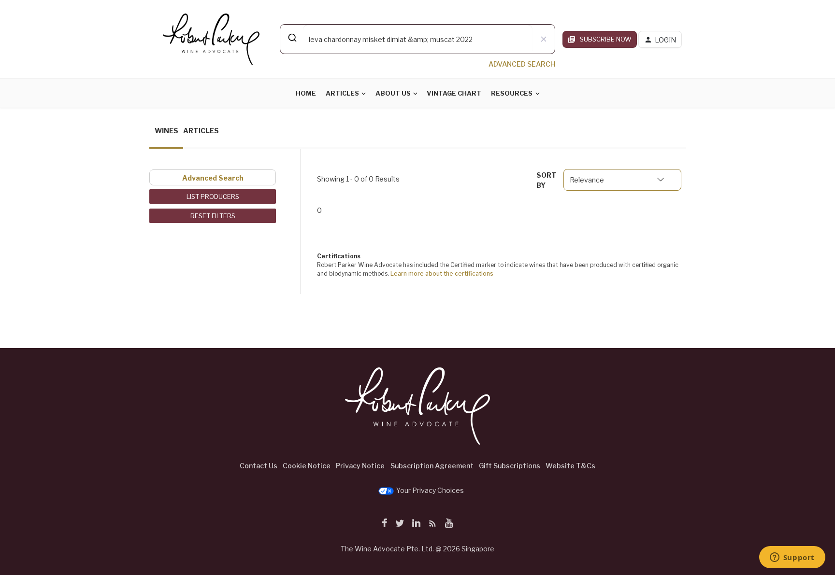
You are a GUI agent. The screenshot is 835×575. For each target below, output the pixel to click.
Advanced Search (213, 178)
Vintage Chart (454, 93)
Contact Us (258, 466)
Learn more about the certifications (441, 273)
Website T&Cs (570, 466)
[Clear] (544, 39)
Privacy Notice (360, 466)
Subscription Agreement (432, 466)
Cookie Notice (307, 466)
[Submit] (291, 37)
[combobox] (417, 39)
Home (306, 93)
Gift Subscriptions (509, 466)
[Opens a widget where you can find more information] (792, 558)
